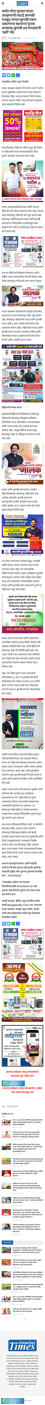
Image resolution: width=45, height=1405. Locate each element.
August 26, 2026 (18, 1154)
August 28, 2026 (18, 1314)
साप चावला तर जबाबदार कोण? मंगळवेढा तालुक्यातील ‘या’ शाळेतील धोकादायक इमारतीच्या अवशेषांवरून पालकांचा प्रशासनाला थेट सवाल (27, 1250)
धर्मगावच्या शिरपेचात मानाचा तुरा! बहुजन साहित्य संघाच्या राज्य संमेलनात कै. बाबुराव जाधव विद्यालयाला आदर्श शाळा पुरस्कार (27, 1262)
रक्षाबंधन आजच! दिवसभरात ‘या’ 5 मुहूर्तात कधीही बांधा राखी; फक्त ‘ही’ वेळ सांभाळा (27, 1310)
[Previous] (20, 1319)
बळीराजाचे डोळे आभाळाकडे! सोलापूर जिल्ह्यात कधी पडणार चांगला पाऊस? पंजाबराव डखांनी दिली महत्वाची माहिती (28, 1200)
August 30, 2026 (18, 1255)
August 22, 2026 (18, 1220)
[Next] (24, 1319)
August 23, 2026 (18, 1179)
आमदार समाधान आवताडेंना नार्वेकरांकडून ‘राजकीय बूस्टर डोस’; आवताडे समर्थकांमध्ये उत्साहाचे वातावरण (28, 1173)
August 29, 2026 (18, 1127)
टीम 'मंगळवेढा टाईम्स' (15, 38)
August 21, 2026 (18, 1234)
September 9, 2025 (31, 38)
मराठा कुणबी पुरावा (12, 1106)
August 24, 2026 (18, 1166)
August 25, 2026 (18, 1140)
